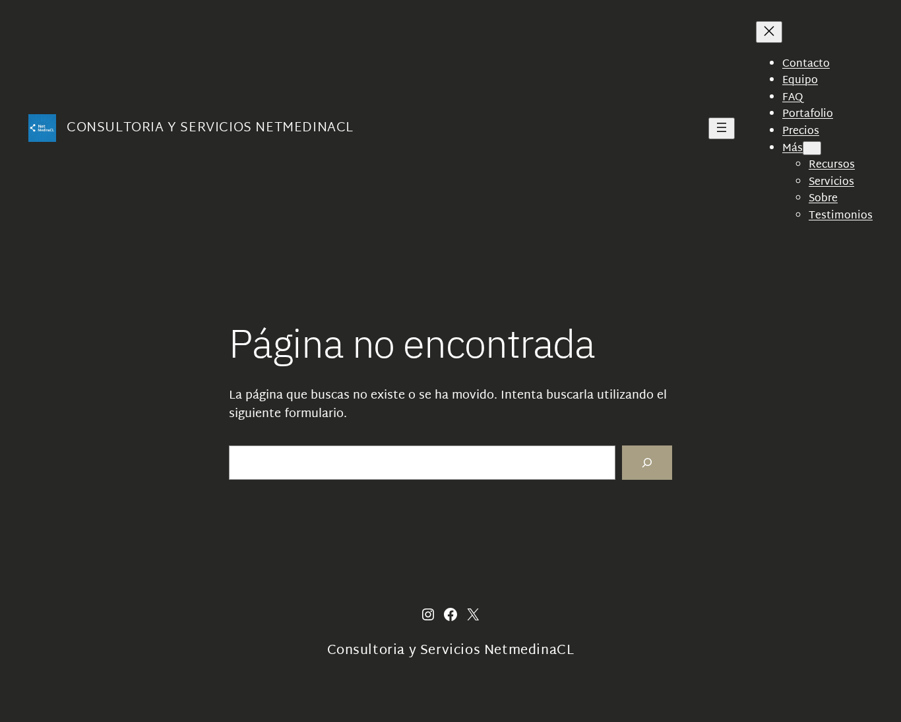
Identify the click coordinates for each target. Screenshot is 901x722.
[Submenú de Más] (812, 148)
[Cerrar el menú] (769, 32)
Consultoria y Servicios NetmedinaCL (210, 128)
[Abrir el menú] (721, 128)
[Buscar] (647, 462)
